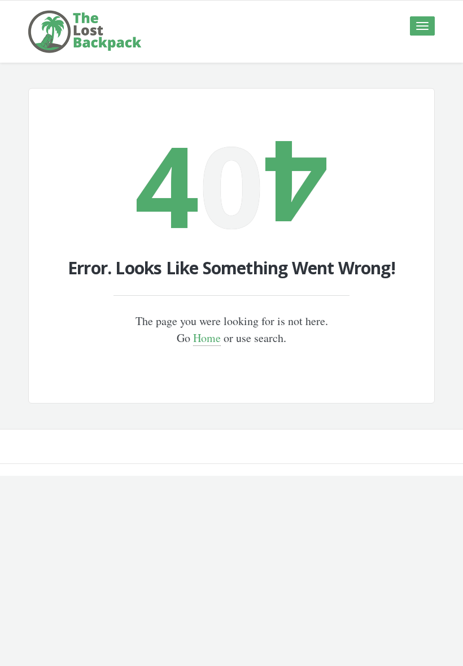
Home (207, 337)
